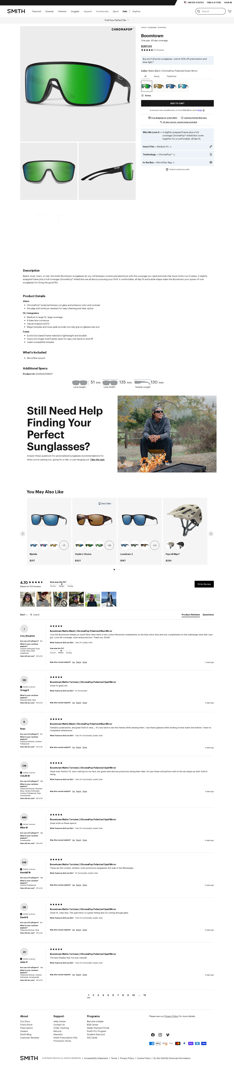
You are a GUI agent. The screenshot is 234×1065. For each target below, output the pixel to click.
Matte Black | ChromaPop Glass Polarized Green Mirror (99, 545)
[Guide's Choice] (94, 519)
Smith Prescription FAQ (65, 1037)
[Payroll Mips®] (185, 519)
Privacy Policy (171, 1016)
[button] (36, 11)
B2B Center (92, 1024)
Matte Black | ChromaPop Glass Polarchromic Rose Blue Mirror (44, 545)
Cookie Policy (144, 1057)
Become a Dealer (95, 1021)
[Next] (211, 533)
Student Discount (96, 1034)
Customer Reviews (29, 1037)
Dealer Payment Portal (98, 1027)
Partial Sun (171, 76)
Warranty (58, 1034)
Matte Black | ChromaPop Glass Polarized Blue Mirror (34, 545)
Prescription (26, 1027)
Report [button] (78, 662)
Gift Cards (92, 1037)
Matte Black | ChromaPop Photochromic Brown (144, 545)
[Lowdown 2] (139, 519)
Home (143, 27)
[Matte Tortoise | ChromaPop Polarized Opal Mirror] (183, 86)
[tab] (191, 615)
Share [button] (84, 662)
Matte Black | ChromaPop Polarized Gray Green (134, 545)
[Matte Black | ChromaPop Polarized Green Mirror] (146, 86)
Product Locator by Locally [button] (179, 169)
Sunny (156, 76)
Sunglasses (151, 27)
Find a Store (26, 1024)
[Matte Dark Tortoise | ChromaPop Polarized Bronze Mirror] (158, 86)
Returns (57, 1031)
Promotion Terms (62, 1040)
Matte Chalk (170, 545)
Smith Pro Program (96, 1031)
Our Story (25, 1021)
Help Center (59, 1021)
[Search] (199, 11)
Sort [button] (23, 614)
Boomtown (162, 27)
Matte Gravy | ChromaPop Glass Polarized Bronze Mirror (54, 545)
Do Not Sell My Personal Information (171, 1057)
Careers (24, 1031)
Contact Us (59, 1024)
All (145, 76)
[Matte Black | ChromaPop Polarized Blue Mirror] (171, 86)
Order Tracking (61, 1027)
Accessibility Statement (96, 1057)
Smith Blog (25, 1034)
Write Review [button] (204, 584)
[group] (49, 531)
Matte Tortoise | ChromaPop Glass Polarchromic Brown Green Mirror (89, 545)
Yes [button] (73, 662)
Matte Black (180, 545)
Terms (114, 1057)
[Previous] (22, 533)
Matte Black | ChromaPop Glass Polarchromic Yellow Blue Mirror (79, 545)
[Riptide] (49, 519)
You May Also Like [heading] (45, 491)
